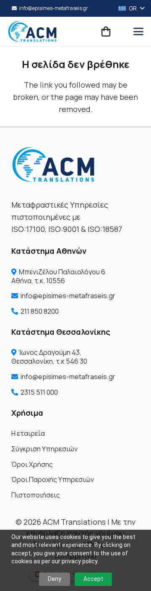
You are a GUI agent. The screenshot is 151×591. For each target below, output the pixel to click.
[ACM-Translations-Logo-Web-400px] (32, 31)
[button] (128, 8)
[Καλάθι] (106, 31)
